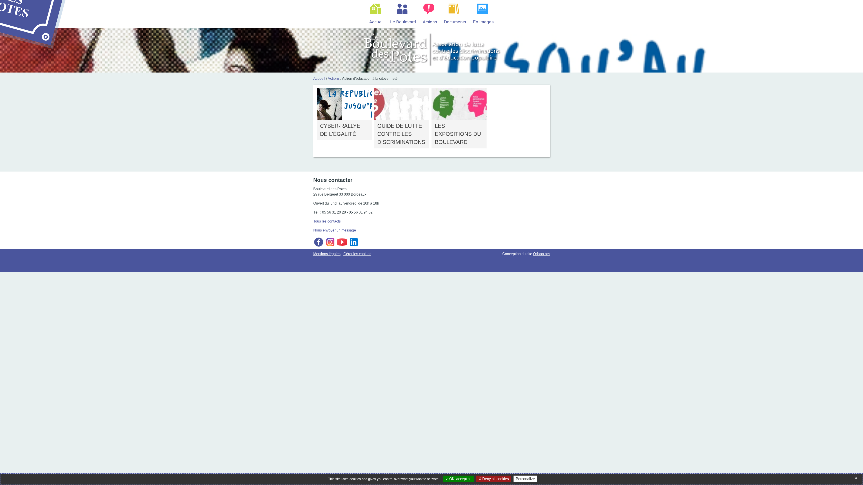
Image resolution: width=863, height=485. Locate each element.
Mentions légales (326, 254)
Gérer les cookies (357, 254)
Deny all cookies (495, 479)
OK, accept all (460, 479)
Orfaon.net (541, 254)
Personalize (525, 479)
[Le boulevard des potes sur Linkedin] (353, 246)
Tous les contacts (327, 221)
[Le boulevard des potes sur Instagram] (330, 246)
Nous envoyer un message (334, 230)
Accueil (319, 78)
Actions (334, 78)
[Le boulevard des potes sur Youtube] (342, 246)
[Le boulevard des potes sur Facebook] (318, 246)
